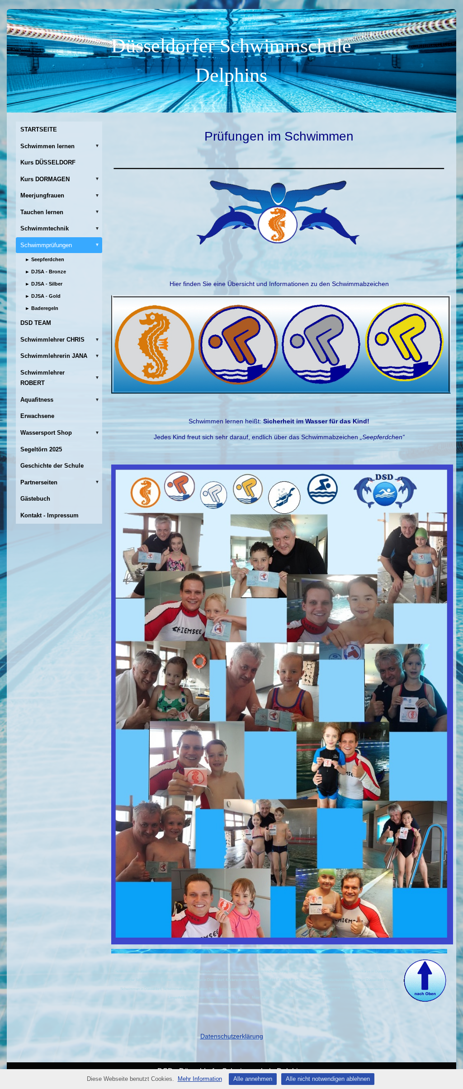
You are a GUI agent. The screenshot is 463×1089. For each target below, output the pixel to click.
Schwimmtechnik (59, 228)
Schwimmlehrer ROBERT (59, 378)
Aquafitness (59, 399)
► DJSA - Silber (43, 283)
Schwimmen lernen (59, 146)
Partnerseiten (59, 482)
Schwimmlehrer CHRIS (59, 339)
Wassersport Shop (59, 432)
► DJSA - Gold (43, 296)
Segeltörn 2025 (41, 449)
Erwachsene (37, 416)
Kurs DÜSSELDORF (48, 162)
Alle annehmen (252, 1078)
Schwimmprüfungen (59, 245)
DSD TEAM (35, 322)
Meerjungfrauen (59, 195)
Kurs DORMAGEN (59, 179)
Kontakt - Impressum (49, 515)
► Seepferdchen (44, 259)
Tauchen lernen (59, 212)
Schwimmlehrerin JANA (59, 355)
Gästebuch (35, 498)
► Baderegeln (41, 308)
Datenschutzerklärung (231, 1036)
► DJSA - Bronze (45, 271)
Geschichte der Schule (52, 465)
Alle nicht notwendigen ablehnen (328, 1078)
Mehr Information (200, 1078)
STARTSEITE (38, 129)
